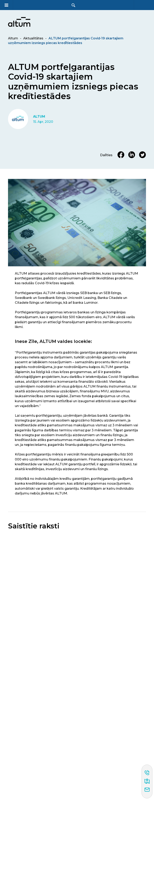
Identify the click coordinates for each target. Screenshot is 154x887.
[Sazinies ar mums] (147, 790)
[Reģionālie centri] (147, 781)
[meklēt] (73, 5)
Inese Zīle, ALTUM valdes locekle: (53, 341)
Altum (13, 38)
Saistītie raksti (33, 526)
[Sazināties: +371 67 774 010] (147, 773)
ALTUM (39, 116)
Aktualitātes (33, 38)
